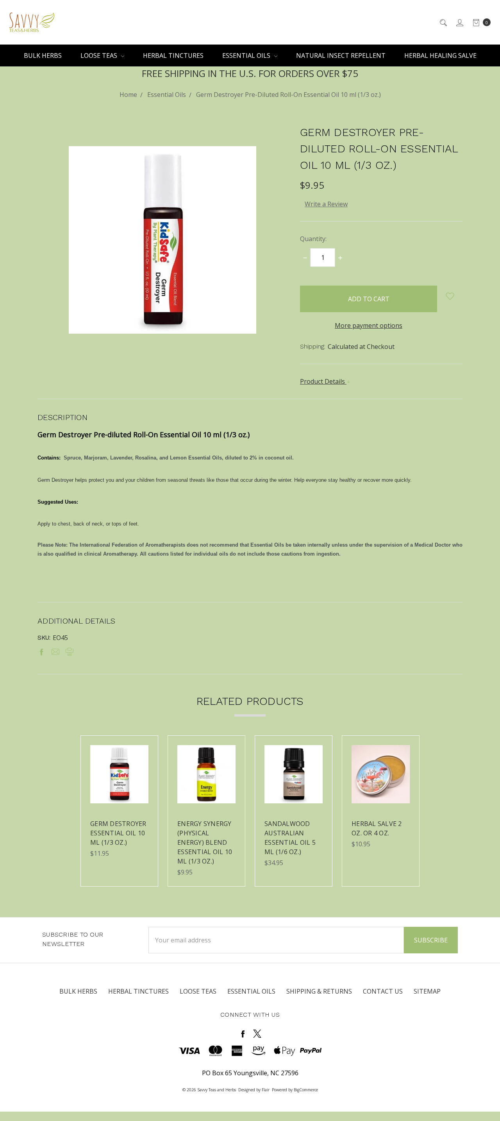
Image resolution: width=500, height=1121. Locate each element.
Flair (266, 1089)
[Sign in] (459, 22)
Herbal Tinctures (173, 55)
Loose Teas (99, 55)
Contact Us (383, 991)
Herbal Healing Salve (440, 55)
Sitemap (427, 991)
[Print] (69, 652)
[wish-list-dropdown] (449, 296)
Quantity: (313, 238)
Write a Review (326, 204)
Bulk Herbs (43, 55)
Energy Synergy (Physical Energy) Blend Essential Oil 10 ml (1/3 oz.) (204, 842)
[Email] (55, 652)
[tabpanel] (119, 811)
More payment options (368, 325)
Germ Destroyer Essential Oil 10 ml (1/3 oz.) (118, 833)
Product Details (323, 381)
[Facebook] (41, 652)
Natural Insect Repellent (341, 55)
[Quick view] (144, 750)
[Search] (443, 22)
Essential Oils (247, 55)
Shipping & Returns (319, 991)
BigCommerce (306, 1089)
